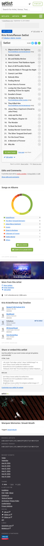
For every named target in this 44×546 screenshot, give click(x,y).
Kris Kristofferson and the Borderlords (19, 51)
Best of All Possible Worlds (19, 66)
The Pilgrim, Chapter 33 (17, 119)
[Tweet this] (32, 43)
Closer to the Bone (12, 230)
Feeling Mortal (14, 81)
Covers (8, 227)
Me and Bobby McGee (17, 59)
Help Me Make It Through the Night (22, 70)
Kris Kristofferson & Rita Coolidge (18, 100)
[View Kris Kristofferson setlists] (22, 268)
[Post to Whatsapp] (39, 43)
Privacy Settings (7, 506)
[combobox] (22, 9)
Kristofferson (10, 217)
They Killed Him (14, 103)
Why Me (11, 144)
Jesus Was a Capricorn (13, 224)
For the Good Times (16, 137)
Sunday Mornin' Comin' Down (19, 130)
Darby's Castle (14, 55)
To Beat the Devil (14, 126)
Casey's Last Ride (15, 73)
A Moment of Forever (16, 141)
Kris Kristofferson (11, 35)
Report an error (37, 164)
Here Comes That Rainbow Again (21, 62)
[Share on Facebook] (36, 43)
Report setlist (24, 164)
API (3, 520)
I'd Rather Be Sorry (15, 98)
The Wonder (13, 122)
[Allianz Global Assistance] (5, 537)
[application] (22, 408)
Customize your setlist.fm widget (12, 387)
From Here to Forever (16, 84)
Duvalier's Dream (14, 94)
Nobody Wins (13, 77)
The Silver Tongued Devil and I (20, 133)
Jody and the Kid (15, 115)
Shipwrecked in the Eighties (19, 50)
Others (8, 240)
